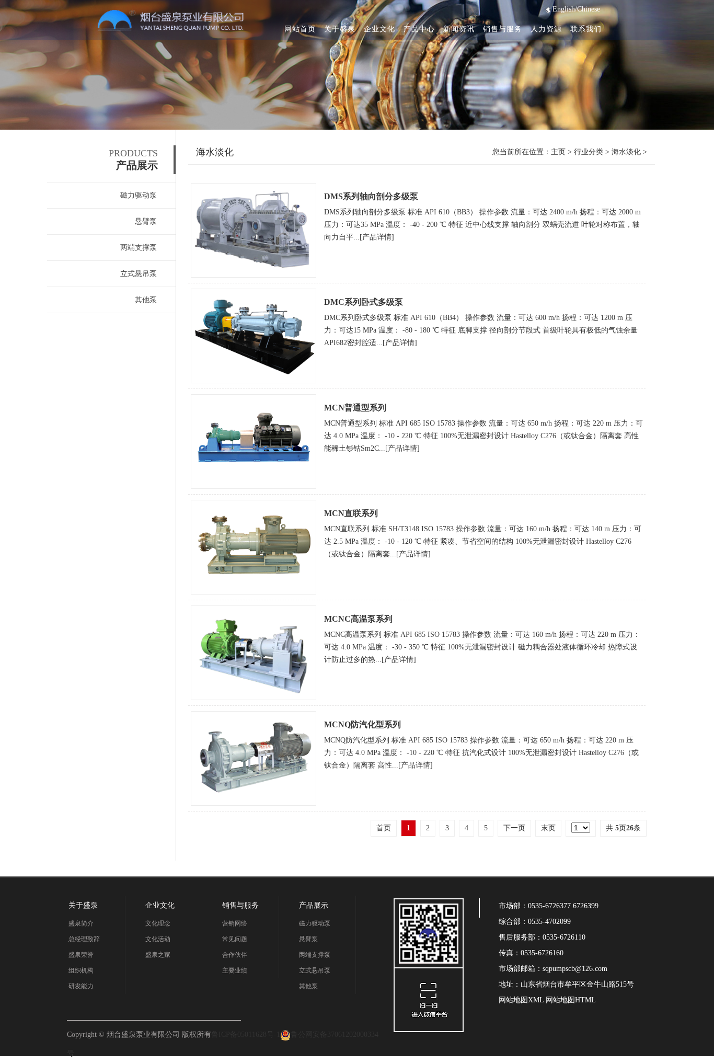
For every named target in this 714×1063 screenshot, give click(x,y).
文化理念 (157, 923)
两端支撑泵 (138, 248)
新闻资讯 (459, 29)
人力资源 (546, 29)
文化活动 (157, 939)
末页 (548, 828)
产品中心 (419, 29)
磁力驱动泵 (138, 195)
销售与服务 (502, 29)
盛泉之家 (157, 954)
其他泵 (146, 300)
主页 (558, 152)
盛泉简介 (81, 923)
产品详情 (376, 237)
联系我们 (586, 29)
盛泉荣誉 (81, 954)
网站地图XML (521, 1000)
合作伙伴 (234, 954)
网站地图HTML (570, 1000)
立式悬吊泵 (138, 274)
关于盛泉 (339, 29)
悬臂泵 (146, 221)
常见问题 (234, 939)
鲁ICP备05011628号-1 (245, 1034)
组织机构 (81, 970)
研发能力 (81, 986)
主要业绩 (234, 970)
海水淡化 (626, 152)
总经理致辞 (84, 939)
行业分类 (588, 152)
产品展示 (313, 905)
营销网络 (234, 923)
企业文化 (379, 29)
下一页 (514, 828)
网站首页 (300, 29)
